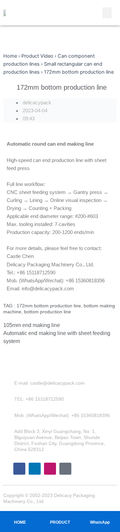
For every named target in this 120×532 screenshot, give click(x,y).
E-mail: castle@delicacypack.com (49, 383)
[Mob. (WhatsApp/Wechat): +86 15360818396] (10, 415)
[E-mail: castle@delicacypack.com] (10, 383)
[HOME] (20, 516)
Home (10, 56)
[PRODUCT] (60, 516)
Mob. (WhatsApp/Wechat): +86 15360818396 (62, 415)
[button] (107, 12)
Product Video (37, 56)
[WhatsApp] (100, 516)
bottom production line (47, 311)
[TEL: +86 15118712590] (10, 399)
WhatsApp (100, 522)
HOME (20, 522)
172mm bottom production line (49, 305)
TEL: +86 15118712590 (39, 399)
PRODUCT (60, 522)
